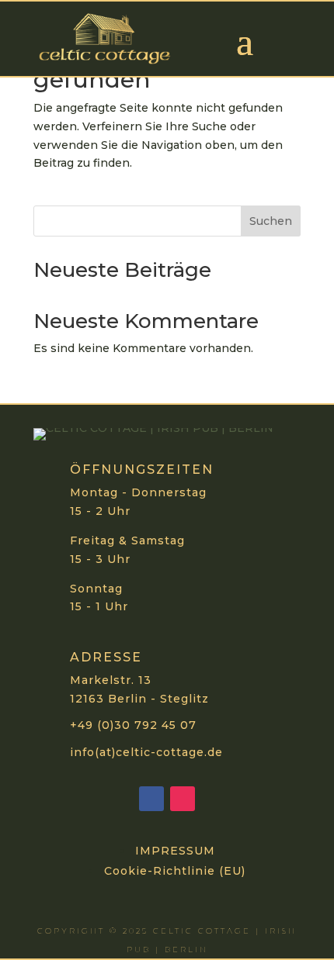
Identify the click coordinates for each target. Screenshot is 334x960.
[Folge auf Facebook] (151, 798)
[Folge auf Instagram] (182, 798)
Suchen (270, 221)
